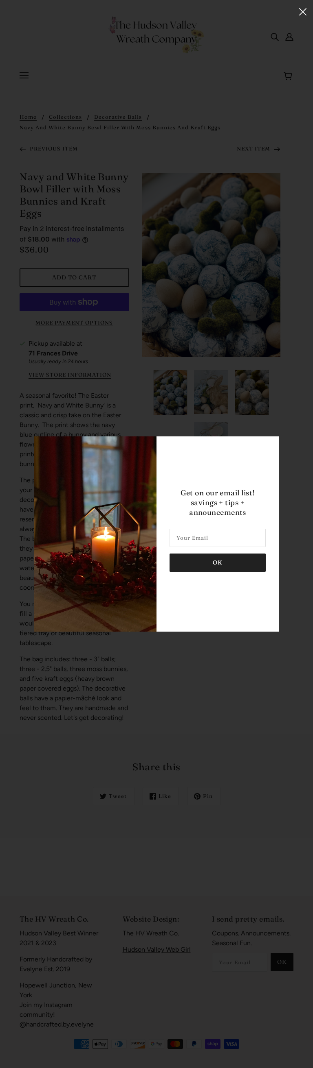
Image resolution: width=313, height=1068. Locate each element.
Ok (218, 562)
